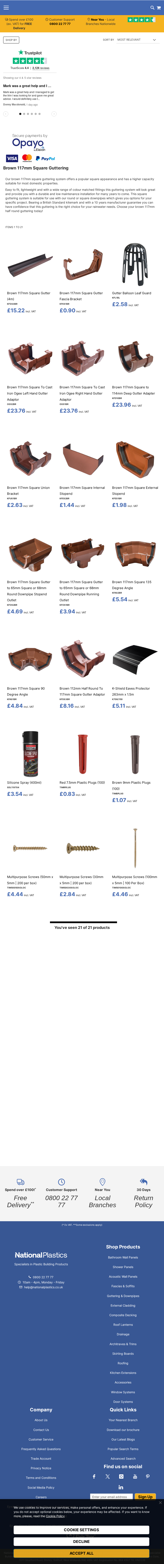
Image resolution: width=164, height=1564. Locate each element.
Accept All (82, 1553)
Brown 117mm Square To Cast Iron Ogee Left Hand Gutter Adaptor (29, 393)
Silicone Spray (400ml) (24, 783)
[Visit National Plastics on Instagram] (121, 1476)
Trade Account (41, 1458)
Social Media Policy (41, 1487)
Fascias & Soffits (123, 1286)
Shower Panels (123, 1267)
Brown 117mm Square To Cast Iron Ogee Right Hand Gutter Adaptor (82, 393)
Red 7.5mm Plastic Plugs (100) (82, 783)
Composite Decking (123, 1315)
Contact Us (41, 1430)
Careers (41, 1497)
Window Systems (123, 1392)
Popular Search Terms (123, 1449)
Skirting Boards (123, 1353)
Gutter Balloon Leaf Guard (131, 293)
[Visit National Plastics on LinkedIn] (121, 1487)
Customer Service (41, 1439)
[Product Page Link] (30, 286)
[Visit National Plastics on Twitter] (107, 1476)
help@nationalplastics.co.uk (43, 1287)
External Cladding (123, 1305)
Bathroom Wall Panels (123, 1257)
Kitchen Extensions (123, 1373)
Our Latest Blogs (123, 1439)
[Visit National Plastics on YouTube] (135, 1476)
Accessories (123, 1382)
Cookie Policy (55, 1516)
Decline (81, 1541)
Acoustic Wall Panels (123, 1276)
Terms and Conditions (41, 1477)
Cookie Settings (81, 1530)
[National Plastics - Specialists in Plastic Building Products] (41, 1259)
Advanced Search (123, 1458)
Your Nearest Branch (123, 1420)
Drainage (123, 1334)
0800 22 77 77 (43, 1277)
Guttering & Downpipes (123, 1296)
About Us (41, 1420)
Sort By (108, 39)
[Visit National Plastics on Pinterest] (148, 1476)
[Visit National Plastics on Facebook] (94, 1476)
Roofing (123, 1363)
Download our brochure (123, 1430)
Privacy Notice (41, 1468)
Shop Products (123, 1247)
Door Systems (123, 1401)
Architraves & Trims (123, 1344)
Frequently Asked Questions (41, 1449)
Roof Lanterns (123, 1324)
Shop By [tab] (11, 40)
